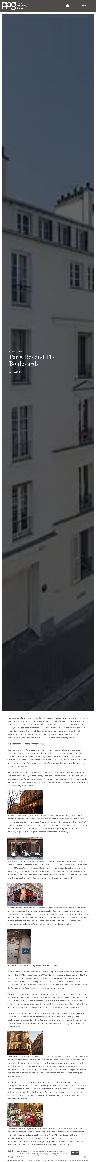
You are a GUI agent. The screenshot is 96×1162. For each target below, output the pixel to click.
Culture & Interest (16, 352)
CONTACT (86, 6)
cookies (36, 1151)
